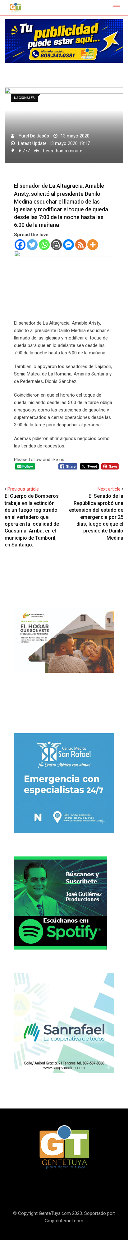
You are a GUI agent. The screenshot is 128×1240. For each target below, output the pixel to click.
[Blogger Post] (56, 244)
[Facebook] (20, 244)
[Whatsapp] (44, 244)
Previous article (23, 489)
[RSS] (80, 244)
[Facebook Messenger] (68, 244)
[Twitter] (32, 244)
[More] (92, 244)
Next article (109, 489)
